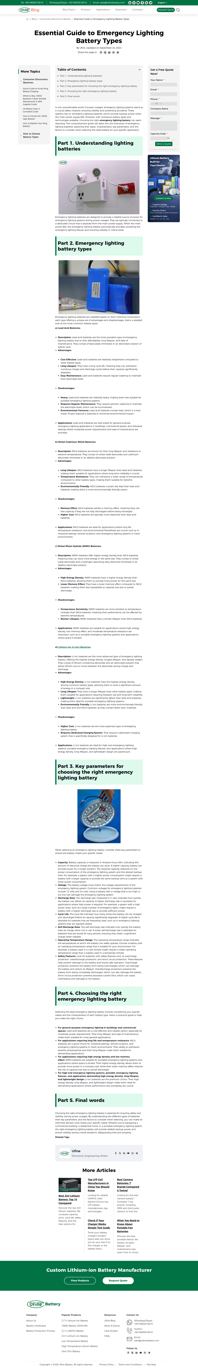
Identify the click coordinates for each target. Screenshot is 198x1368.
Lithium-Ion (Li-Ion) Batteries (74, 647)
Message (155, 118)
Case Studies (111, 1331)
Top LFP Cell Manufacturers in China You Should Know (98, 1185)
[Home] (24, 10)
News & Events (112, 1326)
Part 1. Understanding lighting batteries (81, 76)
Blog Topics (69, 9)
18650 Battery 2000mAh (75, 1326)
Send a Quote (164, 144)
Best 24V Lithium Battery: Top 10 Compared (69, 1199)
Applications (102, 9)
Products (85, 9)
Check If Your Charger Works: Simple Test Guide (99, 1224)
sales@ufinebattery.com (146, 1340)
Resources (120, 9)
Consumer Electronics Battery (55, 19)
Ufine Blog (109, 1320)
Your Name (156, 80)
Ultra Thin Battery (71, 1351)
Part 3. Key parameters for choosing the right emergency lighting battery (98, 86)
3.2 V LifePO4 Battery (73, 1331)
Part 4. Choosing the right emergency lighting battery (88, 91)
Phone (153, 99)
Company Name (159, 108)
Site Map (151, 1364)
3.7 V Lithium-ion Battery (75, 1320)
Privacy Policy (106, 1364)
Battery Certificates (36, 1326)
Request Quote (118, 1280)
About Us (31, 1320)
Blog (35, 10)
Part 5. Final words (70, 96)
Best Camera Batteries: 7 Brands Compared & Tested (128, 1185)
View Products (80, 1280)
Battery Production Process (40, 1331)
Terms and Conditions (130, 1364)
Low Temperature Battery (75, 1341)
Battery (53, 1303)
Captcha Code (158, 133)
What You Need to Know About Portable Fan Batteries (128, 1226)
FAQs (107, 1336)
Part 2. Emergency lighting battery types (81, 81)
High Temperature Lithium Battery (80, 1346)
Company (137, 9)
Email (153, 89)
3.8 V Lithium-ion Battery (75, 1336)
